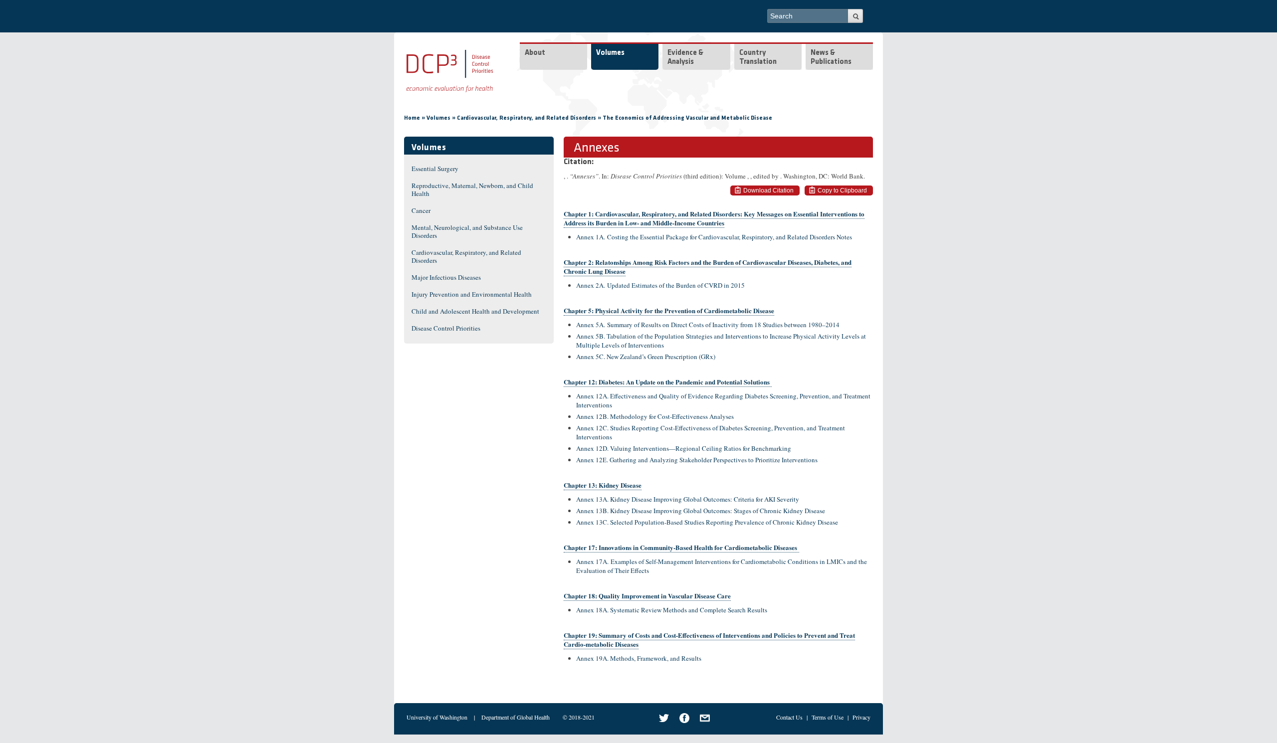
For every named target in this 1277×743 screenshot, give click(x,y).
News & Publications (831, 57)
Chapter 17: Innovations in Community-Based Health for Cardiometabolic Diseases (681, 547)
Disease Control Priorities (446, 328)
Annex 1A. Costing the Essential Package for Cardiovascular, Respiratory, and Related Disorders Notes (715, 236)
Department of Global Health (515, 717)
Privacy (861, 717)
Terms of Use (828, 717)
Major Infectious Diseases (446, 277)
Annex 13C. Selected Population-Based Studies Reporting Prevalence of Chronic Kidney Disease (707, 522)
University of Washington (437, 717)
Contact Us (789, 717)
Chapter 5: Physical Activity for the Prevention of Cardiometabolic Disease (669, 310)
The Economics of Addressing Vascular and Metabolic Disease (687, 118)
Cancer (421, 210)
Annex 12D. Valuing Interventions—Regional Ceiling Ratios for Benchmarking (683, 448)
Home (412, 118)
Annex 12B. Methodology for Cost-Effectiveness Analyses (655, 416)
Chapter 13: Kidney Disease (602, 485)
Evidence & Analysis (685, 57)
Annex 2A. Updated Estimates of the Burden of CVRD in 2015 (660, 285)
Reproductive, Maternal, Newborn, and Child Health (472, 189)
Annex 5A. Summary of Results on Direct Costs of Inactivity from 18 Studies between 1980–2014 (708, 324)
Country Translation (758, 57)
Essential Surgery (435, 168)
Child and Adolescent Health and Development (475, 311)
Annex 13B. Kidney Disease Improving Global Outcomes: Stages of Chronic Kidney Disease (700, 510)
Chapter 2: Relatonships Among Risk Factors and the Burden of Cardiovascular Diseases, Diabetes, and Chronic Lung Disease (707, 266)
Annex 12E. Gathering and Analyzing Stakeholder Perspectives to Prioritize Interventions (697, 459)
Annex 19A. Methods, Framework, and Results (638, 658)
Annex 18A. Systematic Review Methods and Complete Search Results (671, 609)
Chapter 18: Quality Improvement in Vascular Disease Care (647, 595)
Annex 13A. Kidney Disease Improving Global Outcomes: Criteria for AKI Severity (687, 499)
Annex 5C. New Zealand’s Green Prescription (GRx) (645, 356)
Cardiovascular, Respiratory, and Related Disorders (526, 118)
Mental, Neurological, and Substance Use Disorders (467, 231)
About (535, 53)
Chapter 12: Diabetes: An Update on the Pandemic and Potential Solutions (668, 381)
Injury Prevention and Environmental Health (472, 294)
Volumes (610, 53)
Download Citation (768, 190)
